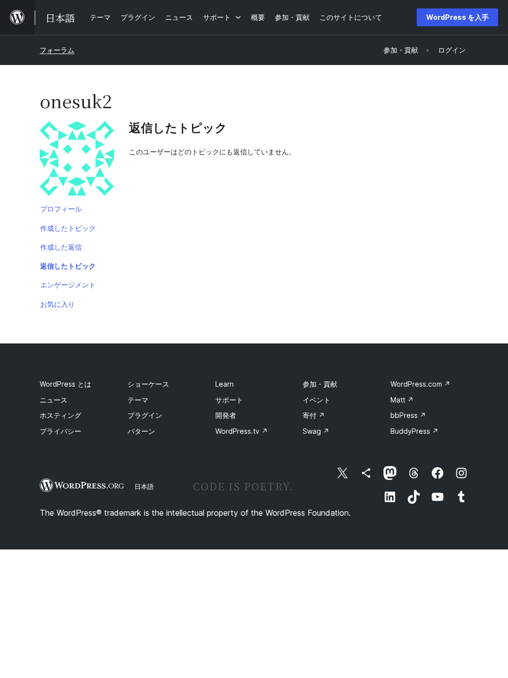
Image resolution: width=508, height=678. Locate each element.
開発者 (225, 415)
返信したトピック (68, 266)
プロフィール (61, 208)
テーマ (137, 400)
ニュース (53, 400)
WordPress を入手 (457, 17)
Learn (224, 384)
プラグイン (144, 415)
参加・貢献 (320, 384)
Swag (316, 431)
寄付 (314, 415)
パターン (141, 431)
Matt (402, 400)
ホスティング (60, 415)
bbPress (408, 415)
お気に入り (57, 304)
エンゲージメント (68, 284)
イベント (316, 400)
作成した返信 (61, 247)
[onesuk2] (77, 160)
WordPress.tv (241, 431)
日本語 (144, 486)
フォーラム (57, 50)
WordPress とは (65, 384)
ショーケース (148, 384)
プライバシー (60, 431)
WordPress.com (420, 384)
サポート (229, 400)
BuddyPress (414, 431)
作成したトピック (68, 228)
